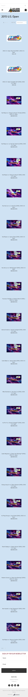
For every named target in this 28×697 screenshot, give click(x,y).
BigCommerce (16, 694)
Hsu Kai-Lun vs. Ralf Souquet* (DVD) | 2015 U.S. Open (14, 268)
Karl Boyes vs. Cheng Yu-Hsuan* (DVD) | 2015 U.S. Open (13, 175)
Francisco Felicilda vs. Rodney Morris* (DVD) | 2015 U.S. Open (13, 299)
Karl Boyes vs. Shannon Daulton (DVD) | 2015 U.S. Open (13, 640)
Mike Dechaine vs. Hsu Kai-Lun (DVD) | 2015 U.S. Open (14, 392)
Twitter (12, 685)
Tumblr (18, 685)
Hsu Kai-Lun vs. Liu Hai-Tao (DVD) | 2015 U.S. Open (13, 206)
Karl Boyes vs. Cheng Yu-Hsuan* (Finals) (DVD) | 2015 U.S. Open (14, 113)
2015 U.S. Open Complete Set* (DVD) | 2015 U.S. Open (14, 82)
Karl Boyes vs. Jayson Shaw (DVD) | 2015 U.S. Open (13, 237)
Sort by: (13, 22)
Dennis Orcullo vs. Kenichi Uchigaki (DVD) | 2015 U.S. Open (14, 330)
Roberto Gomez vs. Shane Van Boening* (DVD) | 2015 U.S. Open (14, 578)
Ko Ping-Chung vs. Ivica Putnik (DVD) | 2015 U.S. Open (13, 516)
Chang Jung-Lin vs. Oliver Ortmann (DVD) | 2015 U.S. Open (14, 485)
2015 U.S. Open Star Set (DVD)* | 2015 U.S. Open (13, 51)
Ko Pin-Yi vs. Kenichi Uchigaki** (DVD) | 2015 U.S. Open (14, 423)
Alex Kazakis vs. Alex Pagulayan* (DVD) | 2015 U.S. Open (13, 609)
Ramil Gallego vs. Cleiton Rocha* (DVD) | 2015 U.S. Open (13, 547)
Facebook (9, 685)
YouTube (15, 685)
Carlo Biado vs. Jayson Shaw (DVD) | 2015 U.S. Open (13, 361)
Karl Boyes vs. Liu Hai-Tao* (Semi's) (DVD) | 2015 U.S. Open (13, 144)
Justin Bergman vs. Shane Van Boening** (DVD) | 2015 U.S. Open (14, 454)
